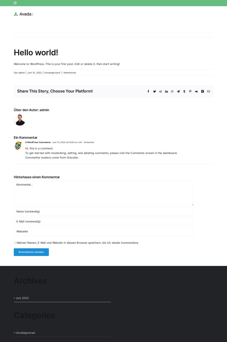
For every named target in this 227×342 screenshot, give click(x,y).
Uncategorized (52, 72)
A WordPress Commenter (38, 142)
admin (22, 72)
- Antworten (88, 142)
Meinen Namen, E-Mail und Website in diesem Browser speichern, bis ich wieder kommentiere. (78, 242)
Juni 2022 (22, 298)
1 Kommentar (69, 72)
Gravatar (72, 157)
